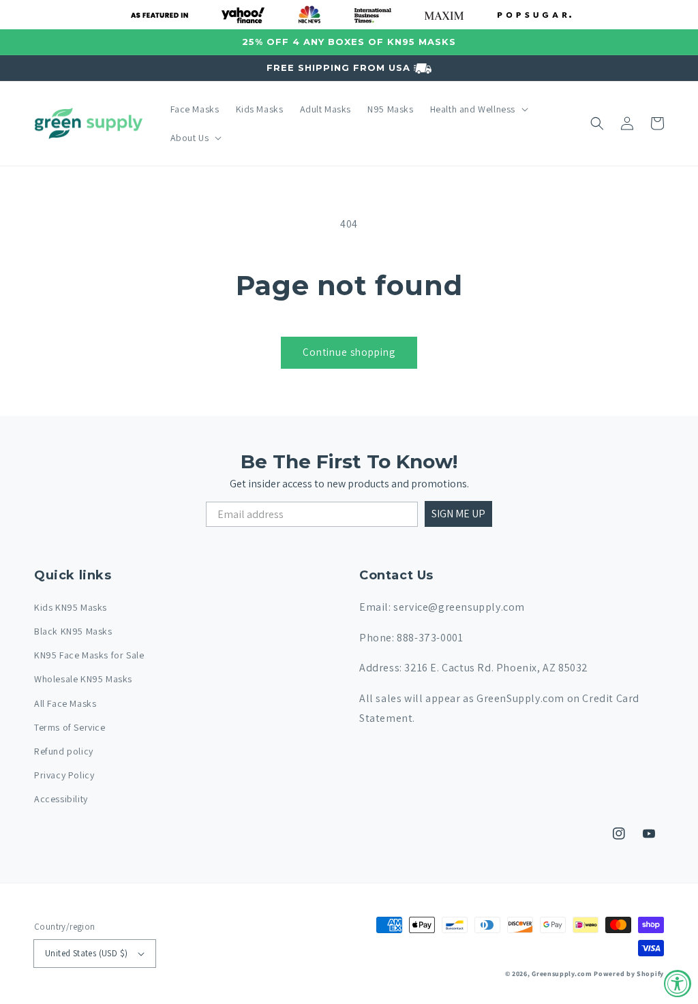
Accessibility (61, 799)
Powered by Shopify (629, 973)
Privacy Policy (64, 775)
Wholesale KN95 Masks (83, 679)
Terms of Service (70, 727)
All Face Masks (65, 703)
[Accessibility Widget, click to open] (677, 983)
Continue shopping (349, 352)
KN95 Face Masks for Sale (89, 655)
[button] (478, 109)
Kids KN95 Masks (70, 607)
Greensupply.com (562, 973)
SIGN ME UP (458, 513)
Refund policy (63, 751)
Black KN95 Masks (73, 631)
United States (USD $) (86, 953)
